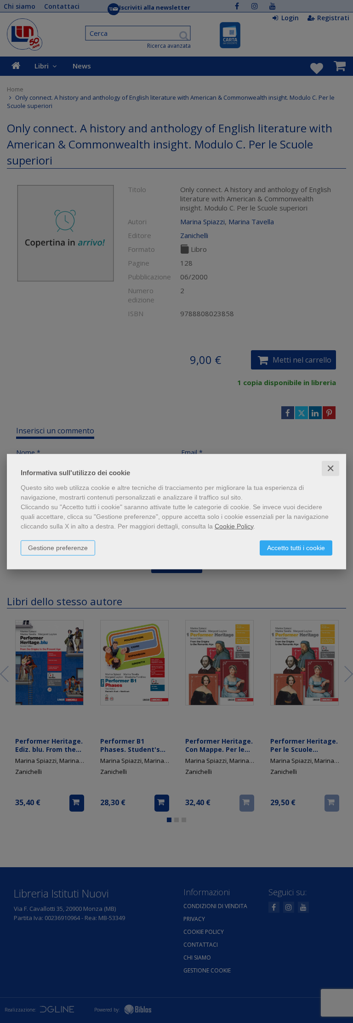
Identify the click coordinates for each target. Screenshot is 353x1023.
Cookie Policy (234, 525)
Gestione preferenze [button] (58, 547)
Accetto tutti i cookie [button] (296, 547)
